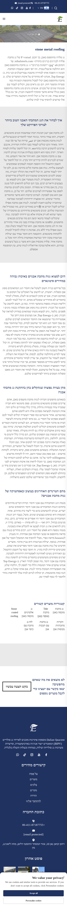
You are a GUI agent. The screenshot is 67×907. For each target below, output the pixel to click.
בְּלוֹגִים (33, 784)
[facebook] (30, 8)
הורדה (33, 795)
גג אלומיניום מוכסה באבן (28, 612)
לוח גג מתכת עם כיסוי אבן (29, 626)
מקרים (33, 790)
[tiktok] (17, 8)
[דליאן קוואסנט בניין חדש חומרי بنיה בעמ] (60, 18)
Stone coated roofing (14, 612)
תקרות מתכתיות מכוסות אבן (59, 626)
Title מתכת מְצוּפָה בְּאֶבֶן (43, 612)
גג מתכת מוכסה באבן (59, 610)
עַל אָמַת (33, 773)
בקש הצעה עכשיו (17, 686)
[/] (33, 727)
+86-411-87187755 (41, 3)
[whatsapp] (12, 8)
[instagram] (22, 8)
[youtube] (27, 8)
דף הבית (33, 34)
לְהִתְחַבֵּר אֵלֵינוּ (33, 801)
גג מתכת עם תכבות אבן (44, 626)
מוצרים (33, 779)
